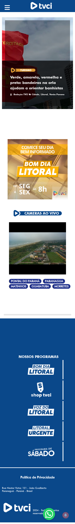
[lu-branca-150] (41, 431)
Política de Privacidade (37, 477)
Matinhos (18, 286)
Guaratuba (40, 286)
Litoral (44, 94)
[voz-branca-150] (41, 411)
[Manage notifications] (65, 515)
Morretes (61, 286)
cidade (35, 94)
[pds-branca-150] (41, 451)
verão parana (56, 94)
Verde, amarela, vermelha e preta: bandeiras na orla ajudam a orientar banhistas (36, 82)
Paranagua (54, 281)
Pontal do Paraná (25, 281)
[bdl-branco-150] (41, 370)
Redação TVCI (21, 94)
